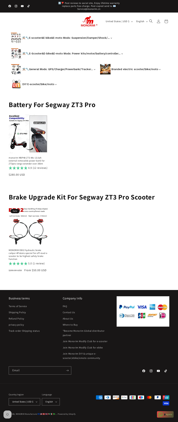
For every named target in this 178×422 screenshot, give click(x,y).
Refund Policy (16, 318)
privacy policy (16, 324)
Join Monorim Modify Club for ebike (83, 347)
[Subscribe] (67, 370)
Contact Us (69, 312)
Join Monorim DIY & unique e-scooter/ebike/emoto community (81, 356)
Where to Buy (70, 324)
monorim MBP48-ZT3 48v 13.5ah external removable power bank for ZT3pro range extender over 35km (27, 160)
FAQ (65, 306)
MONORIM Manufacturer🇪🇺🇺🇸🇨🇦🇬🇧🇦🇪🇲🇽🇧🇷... (36, 414)
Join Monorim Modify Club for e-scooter (85, 341)
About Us (68, 318)
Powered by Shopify (67, 414)
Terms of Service (18, 306)
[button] (151, 21)
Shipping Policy (17, 312)
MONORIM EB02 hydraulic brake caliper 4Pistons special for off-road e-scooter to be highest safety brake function (28, 255)
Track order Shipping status (24, 330)
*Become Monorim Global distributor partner (84, 333)
